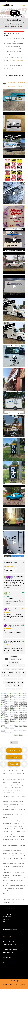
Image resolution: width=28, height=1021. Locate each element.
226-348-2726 (18, 60)
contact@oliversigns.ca (11, 929)
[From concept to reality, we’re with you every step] (14, 170)
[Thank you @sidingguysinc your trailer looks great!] (14, 402)
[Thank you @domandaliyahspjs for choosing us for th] (14, 379)
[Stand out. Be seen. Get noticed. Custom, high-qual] (14, 472)
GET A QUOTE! (14, 757)
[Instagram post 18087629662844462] (14, 193)
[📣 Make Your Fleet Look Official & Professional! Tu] (14, 309)
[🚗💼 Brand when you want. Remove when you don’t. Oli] (14, 239)
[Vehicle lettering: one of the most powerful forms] (14, 216)
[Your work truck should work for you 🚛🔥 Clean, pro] (14, 263)
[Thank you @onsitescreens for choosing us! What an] (14, 123)
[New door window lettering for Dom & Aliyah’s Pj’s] (14, 426)
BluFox (15, 987)
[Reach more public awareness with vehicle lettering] (14, 356)
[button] (17, 562)
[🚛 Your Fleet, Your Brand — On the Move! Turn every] (14, 286)
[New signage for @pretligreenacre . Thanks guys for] (14, 449)
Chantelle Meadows (14, 641)
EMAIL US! (14, 764)
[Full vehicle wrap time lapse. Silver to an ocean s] (14, 496)
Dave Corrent (12, 609)
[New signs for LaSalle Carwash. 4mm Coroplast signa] (14, 100)
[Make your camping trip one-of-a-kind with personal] (14, 542)
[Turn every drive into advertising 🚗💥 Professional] (14, 146)
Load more (14, 656)
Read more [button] (7, 587)
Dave (9, 592)
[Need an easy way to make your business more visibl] (14, 519)
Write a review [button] (9, 570)
